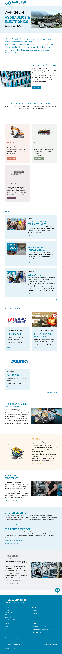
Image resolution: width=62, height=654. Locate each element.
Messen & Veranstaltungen (12, 638)
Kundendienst (8, 632)
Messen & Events (51, 392)
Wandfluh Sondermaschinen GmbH (41, 629)
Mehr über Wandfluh (10, 524)
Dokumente (35, 610)
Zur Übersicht (36, 87)
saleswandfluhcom (10, 619)
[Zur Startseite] (15, 3)
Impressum (17, 644)
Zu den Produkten (9, 427)
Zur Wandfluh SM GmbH (11, 583)
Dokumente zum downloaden (12, 540)
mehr (29, 235)
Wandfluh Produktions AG (39, 626)
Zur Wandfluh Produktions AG (13, 580)
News (54, 300)
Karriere (7, 629)
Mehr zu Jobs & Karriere (11, 500)
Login (6, 626)
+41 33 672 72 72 (9, 617)
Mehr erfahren (11, 158)
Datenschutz (8, 644)
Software (34, 613)
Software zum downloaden (12, 543)
